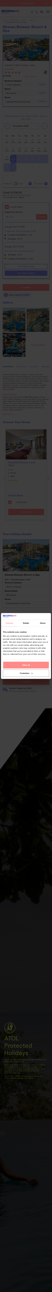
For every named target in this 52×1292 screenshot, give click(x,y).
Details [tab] (26, 623)
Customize (24, 673)
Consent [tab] (9, 623)
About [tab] (42, 623)
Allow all (26, 665)
